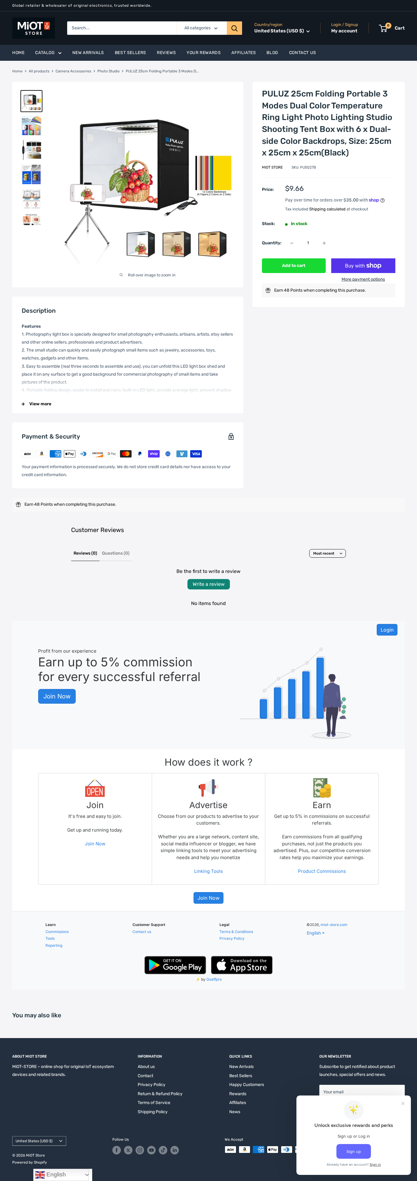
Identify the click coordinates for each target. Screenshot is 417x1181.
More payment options (363, 279)
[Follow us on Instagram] (140, 1150)
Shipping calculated (327, 209)
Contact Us (302, 52)
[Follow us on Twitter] (128, 1150)
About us (146, 1066)
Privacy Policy (151, 1084)
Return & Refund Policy (160, 1093)
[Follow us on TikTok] (163, 1150)
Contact (145, 1075)
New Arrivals (88, 52)
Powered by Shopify (29, 1162)
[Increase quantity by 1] (324, 243)
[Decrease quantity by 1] (291, 243)
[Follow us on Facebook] (116, 1150)
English (55, 1174)
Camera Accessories (73, 71)
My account (344, 31)
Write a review (209, 584)
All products (39, 71)
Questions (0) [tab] (115, 553)
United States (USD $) (34, 1141)
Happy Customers (246, 1084)
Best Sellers (130, 52)
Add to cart (293, 265)
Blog (272, 52)
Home (18, 52)
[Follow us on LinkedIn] (174, 1150)
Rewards (237, 1093)
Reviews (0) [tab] (85, 553)
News (234, 1111)
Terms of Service (154, 1102)
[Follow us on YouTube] (151, 1150)
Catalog (45, 52)
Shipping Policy (153, 1111)
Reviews (166, 52)
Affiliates (243, 52)
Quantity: (271, 242)
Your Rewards (204, 52)
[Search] (234, 28)
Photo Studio (108, 71)
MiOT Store (272, 167)
